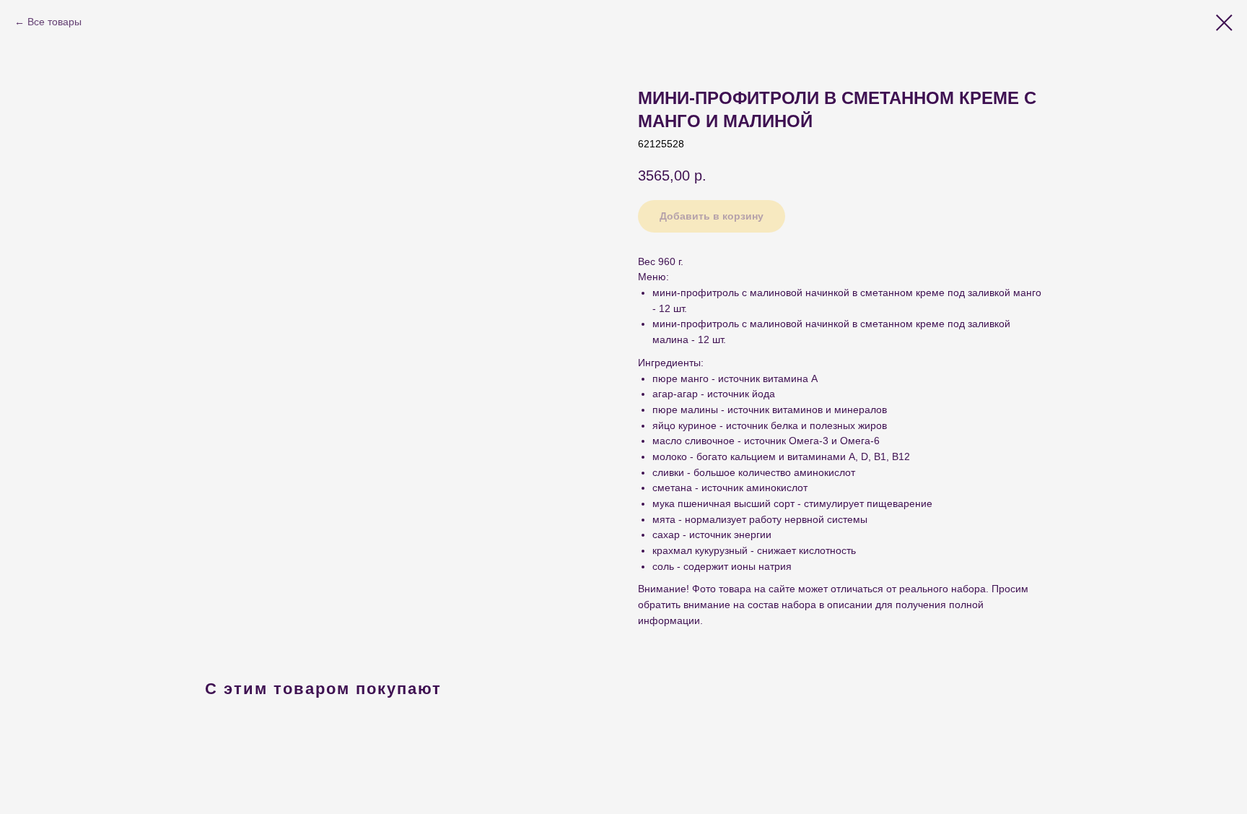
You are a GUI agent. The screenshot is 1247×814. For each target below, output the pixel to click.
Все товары (54, 21)
